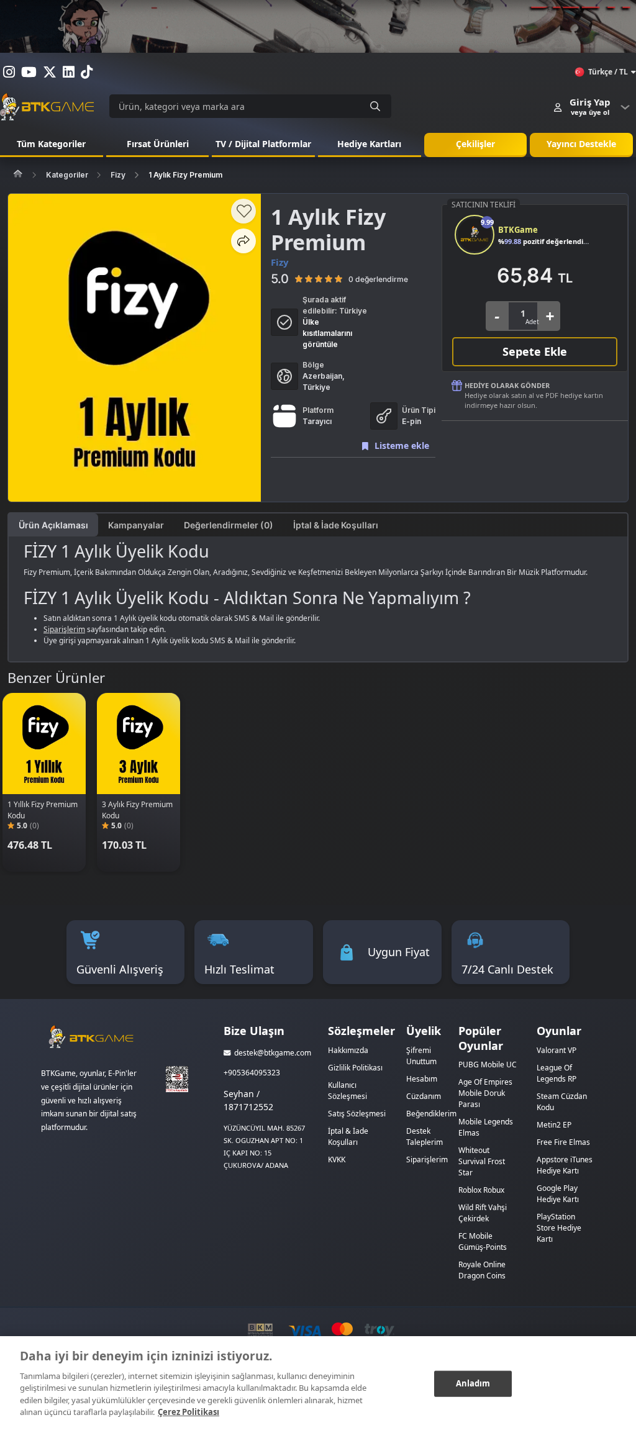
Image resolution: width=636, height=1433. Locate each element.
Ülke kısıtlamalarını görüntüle (327, 333)
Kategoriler (67, 174)
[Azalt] (496, 316)
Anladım (473, 1383)
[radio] (298, 278)
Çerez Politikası (188, 1411)
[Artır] (549, 316)
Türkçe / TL (608, 71)
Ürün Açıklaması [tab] (53, 525)
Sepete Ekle (534, 351)
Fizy (118, 174)
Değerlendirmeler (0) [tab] (228, 525)
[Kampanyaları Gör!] (318, 26)
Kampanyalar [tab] (136, 525)
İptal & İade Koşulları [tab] (335, 525)
